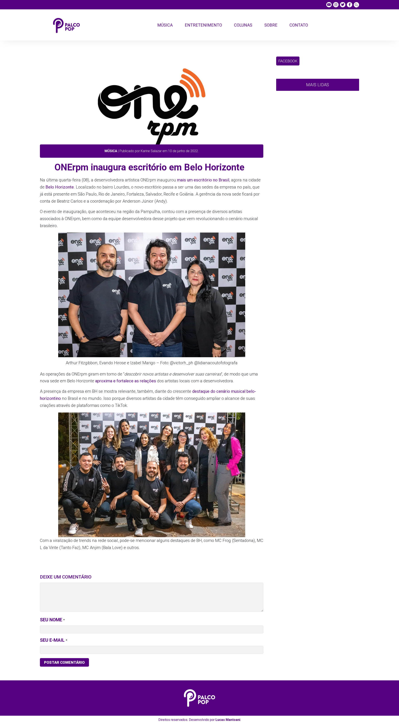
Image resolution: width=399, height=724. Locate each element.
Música (165, 25)
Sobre (270, 25)
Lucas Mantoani (228, 720)
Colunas (243, 25)
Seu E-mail (52, 640)
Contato (298, 25)
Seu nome (51, 619)
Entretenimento (203, 25)
